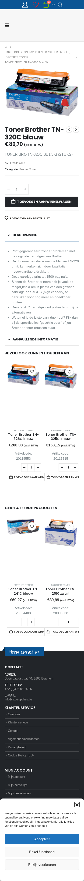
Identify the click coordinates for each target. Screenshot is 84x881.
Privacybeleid (51, 875)
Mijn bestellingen (19, 793)
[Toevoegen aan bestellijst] (32, 371)
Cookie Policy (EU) (21, 755)
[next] (76, 129)
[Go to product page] (23, 394)
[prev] (69, 129)
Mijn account (16, 776)
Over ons (14, 714)
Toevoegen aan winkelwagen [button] (34, 477)
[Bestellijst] (35, 5)
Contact (13, 730)
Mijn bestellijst (17, 784)
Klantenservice (18, 722)
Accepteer (42, 839)
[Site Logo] (61, 25)
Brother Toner (28, 169)
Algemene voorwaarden (23, 738)
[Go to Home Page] (6, 46)
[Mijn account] (25, 5)
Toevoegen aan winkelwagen (44, 201)
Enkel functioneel (42, 852)
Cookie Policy (31, 875)
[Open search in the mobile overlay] (60, 5)
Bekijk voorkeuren (42, 865)
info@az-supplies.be (18, 699)
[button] (77, 804)
